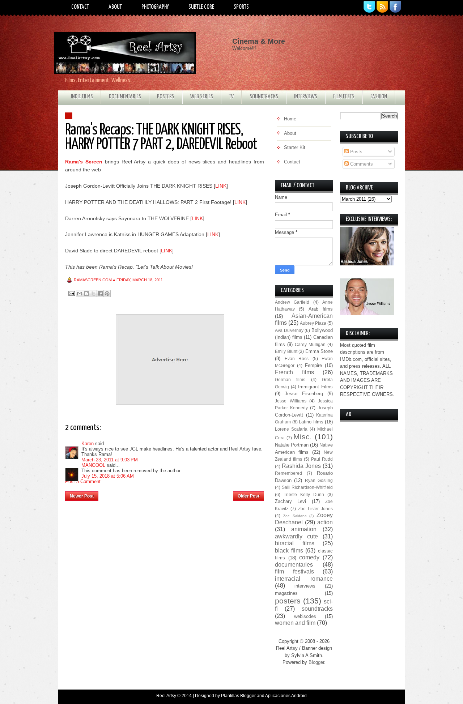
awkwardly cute (296, 536)
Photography (155, 7)
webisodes (305, 616)
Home (166, 493)
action (325, 522)
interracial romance (304, 579)
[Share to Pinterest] (107, 293)
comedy (309, 557)
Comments (361, 164)
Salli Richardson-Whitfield (307, 487)
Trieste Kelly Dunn (304, 494)
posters (288, 601)
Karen (87, 443)
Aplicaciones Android (286, 695)
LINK (220, 186)
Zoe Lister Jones (315, 508)
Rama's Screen (83, 162)
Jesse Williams (290, 400)
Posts (355, 151)
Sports (241, 7)
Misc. (302, 436)
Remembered (288, 473)
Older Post (248, 496)
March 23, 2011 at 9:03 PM (109, 459)
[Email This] (79, 293)
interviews (304, 586)
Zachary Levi (290, 501)
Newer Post (82, 496)
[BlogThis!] (86, 293)
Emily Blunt (286, 351)
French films (294, 372)
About (115, 7)
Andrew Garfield (292, 302)
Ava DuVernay (289, 330)
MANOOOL (93, 465)
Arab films (321, 309)
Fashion (378, 96)
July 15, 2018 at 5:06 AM (107, 476)
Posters (165, 96)
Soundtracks (264, 96)
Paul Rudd (322, 459)
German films (290, 379)
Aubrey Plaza (313, 323)
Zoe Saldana (295, 516)
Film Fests (343, 96)
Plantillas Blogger (238, 695)
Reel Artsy (166, 695)
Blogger (316, 662)
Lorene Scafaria (291, 429)
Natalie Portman (292, 445)
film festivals (294, 571)
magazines (286, 593)
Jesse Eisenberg (304, 393)
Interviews (305, 96)
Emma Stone (319, 351)
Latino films (311, 421)
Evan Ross (297, 358)
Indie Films (82, 96)
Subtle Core (201, 7)
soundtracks (317, 609)
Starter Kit (294, 147)
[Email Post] (71, 293)
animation (304, 529)
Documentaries (125, 96)
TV (231, 96)
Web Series (201, 96)
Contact (80, 7)
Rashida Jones (301, 466)
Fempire (313, 365)
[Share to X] (93, 293)
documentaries (294, 565)
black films (289, 550)
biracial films (294, 543)
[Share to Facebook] (100, 293)
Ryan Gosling (319, 480)
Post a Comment (83, 481)
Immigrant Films (315, 386)
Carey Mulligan (310, 344)
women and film (295, 623)
